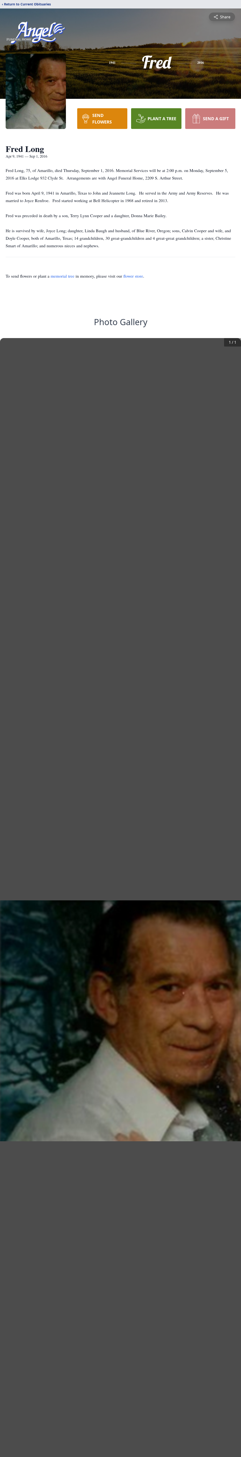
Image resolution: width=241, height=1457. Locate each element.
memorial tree (62, 276)
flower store (133, 276)
